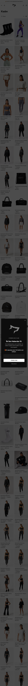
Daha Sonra (14, 363)
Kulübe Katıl (14, 360)
